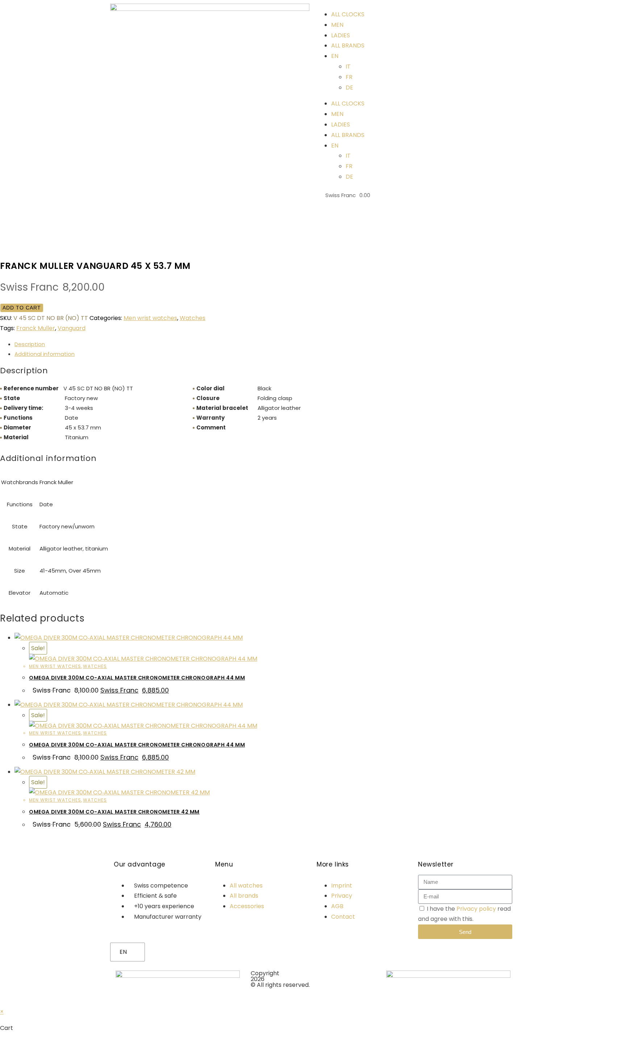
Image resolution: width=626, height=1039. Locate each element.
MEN (337, 25)
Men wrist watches (150, 318)
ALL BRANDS (347, 45)
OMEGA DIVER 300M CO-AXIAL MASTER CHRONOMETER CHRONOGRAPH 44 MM (137, 677)
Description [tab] (29, 344)
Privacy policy (476, 909)
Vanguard (71, 328)
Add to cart (22, 308)
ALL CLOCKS (347, 14)
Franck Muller (35, 328)
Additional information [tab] (44, 354)
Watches (192, 318)
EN (123, 952)
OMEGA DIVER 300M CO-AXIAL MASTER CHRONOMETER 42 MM (114, 811)
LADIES (340, 35)
